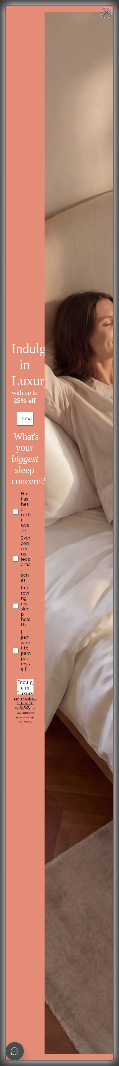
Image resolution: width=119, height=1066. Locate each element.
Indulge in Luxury (25, 686)
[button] (15, 1051)
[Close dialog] (106, 12)
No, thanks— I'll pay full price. (25, 700)
